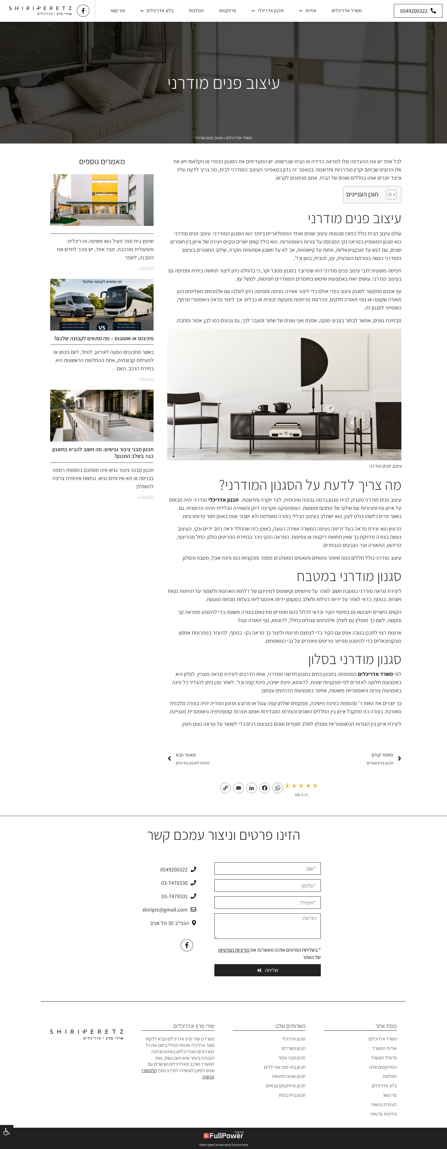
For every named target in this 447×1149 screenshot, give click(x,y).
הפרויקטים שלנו (383, 1067)
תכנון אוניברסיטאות (289, 1076)
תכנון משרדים (294, 1048)
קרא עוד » (146, 267)
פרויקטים (227, 10)
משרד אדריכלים (347, 10)
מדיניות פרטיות (383, 1114)
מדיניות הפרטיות (233, 950)
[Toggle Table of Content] (388, 194)
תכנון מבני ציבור (292, 1057)
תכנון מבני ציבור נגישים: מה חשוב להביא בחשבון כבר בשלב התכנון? (103, 452)
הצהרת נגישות (384, 1104)
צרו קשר (390, 1095)
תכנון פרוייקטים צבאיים (286, 1085)
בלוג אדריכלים (160, 10)
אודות (310, 10)
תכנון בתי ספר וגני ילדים (285, 1067)
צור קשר (117, 10)
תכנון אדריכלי (271, 10)
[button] (6, 1131)
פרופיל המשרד (384, 1057)
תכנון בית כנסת (292, 1095)
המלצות (196, 10)
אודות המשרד (384, 1048)
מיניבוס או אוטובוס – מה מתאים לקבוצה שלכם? (104, 338)
